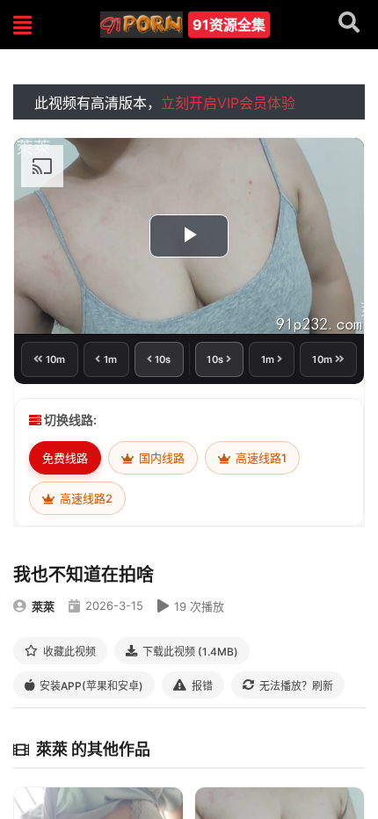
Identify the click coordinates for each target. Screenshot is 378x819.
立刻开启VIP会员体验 (228, 103)
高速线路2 (85, 498)
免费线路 (65, 458)
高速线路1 (260, 458)
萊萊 (43, 606)
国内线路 (160, 458)
